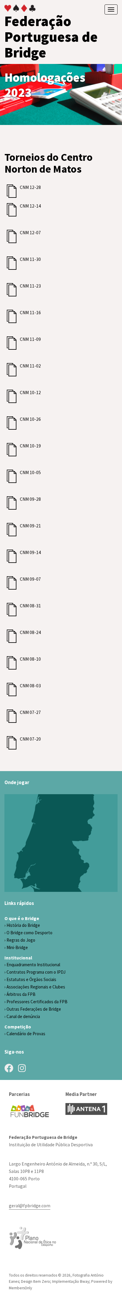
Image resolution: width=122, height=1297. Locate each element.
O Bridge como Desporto (29, 932)
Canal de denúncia (23, 1016)
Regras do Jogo (21, 940)
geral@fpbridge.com (29, 1205)
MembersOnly (20, 1287)
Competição (17, 1027)
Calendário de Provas (26, 1033)
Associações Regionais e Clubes (36, 987)
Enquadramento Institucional (33, 964)
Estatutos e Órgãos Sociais (31, 979)
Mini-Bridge (17, 947)
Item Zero (41, 1281)
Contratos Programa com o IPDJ (36, 972)
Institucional (18, 958)
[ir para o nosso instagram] (21, 1068)
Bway (84, 1281)
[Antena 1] (86, 1109)
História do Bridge (23, 925)
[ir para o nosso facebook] (8, 1068)
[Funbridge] (30, 1111)
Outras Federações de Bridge (34, 1009)
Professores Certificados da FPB (37, 1001)
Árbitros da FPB (21, 994)
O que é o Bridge (21, 918)
